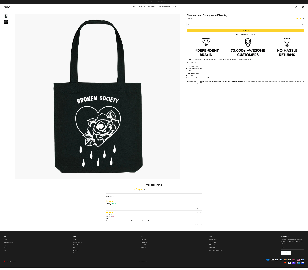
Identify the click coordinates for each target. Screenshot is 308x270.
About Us (75, 239)
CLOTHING (142, 7)
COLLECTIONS (151, 7)
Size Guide (143, 239)
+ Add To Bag (245, 30)
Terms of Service (213, 239)
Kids (5, 250)
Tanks (5, 247)
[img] (109, 201)
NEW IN (134, 7)
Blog (74, 247)
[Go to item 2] (6, 22)
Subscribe (286, 253)
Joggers (5, 245)
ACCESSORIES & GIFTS (164, 7)
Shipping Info (144, 242)
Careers (75, 253)
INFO (174, 7)
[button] (299, 18)
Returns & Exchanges (145, 245)
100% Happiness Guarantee (215, 250)
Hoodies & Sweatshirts (9, 242)
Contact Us (143, 247)
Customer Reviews (77, 242)
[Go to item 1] (6, 16)
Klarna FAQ (212, 247)
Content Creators (77, 245)
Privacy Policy (212, 242)
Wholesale (75, 250)
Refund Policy (212, 245)
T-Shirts (5, 239)
